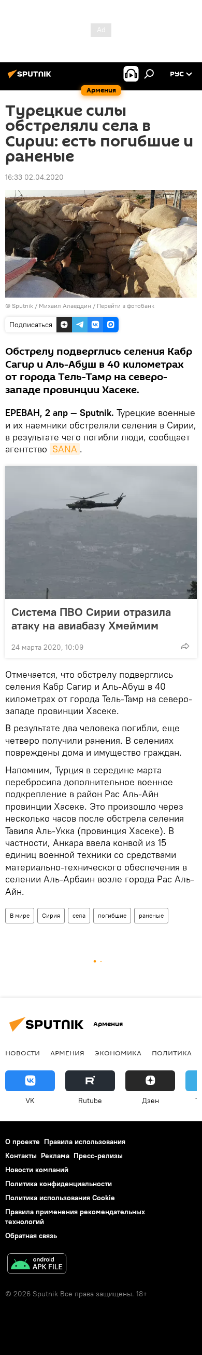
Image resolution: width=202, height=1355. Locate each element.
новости (22, 1052)
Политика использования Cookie (60, 1197)
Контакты (21, 1155)
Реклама (55, 1155)
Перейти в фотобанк (125, 306)
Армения (67, 1052)
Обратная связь (31, 1235)
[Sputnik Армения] (31, 78)
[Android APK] (37, 1265)
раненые (151, 915)
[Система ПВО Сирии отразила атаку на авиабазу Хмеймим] (101, 532)
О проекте (22, 1141)
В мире (20, 915)
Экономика (118, 1052)
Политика (172, 1052)
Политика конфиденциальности (58, 1183)
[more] (185, 646)
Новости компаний (36, 1169)
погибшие (112, 915)
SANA (64, 449)
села (79, 915)
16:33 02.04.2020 (34, 177)
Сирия (51, 915)
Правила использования (84, 1141)
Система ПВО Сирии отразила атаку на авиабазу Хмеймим (91, 618)
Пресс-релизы (98, 1155)
